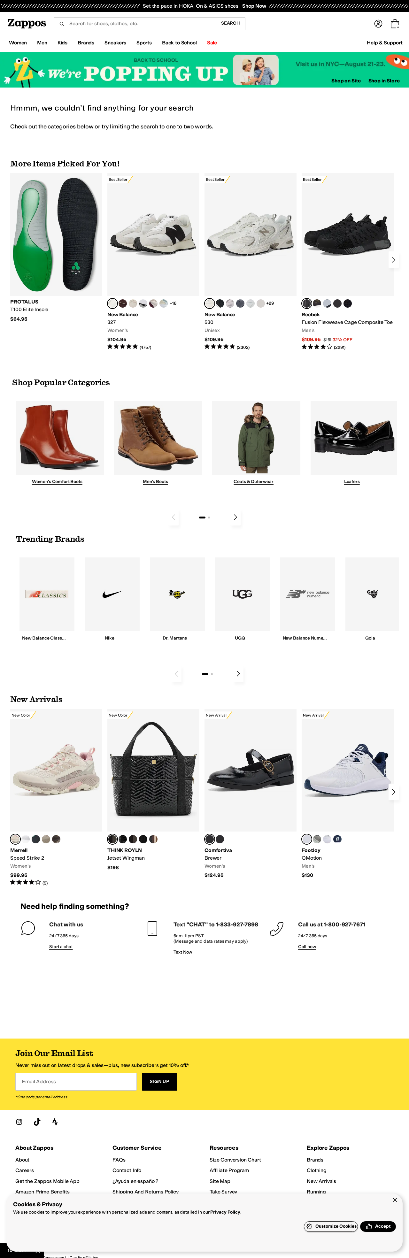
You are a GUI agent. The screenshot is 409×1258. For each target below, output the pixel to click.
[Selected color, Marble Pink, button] (15, 839)
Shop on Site (346, 81)
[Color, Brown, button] (317, 303)
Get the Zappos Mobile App (47, 1181)
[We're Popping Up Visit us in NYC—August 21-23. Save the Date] (204, 70)
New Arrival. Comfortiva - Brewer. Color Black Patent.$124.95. (250, 793)
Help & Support (385, 43)
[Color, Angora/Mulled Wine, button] (153, 303)
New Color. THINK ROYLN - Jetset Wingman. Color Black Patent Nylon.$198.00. (153, 790)
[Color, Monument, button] (36, 839)
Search (230, 23)
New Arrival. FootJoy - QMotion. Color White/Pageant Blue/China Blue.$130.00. (348, 793)
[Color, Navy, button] (337, 839)
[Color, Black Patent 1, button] (153, 839)
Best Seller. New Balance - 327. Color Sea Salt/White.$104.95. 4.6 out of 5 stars (153, 261)
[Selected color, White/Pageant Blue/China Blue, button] (307, 839)
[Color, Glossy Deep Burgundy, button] (143, 839)
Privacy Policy (225, 1212)
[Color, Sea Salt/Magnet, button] (240, 303)
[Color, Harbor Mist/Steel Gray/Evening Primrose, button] (317, 839)
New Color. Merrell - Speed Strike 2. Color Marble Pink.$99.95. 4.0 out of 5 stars (56, 797)
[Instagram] (19, 1122)
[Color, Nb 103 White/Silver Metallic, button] (250, 303)
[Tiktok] (37, 1122)
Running (316, 1192)
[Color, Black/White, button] (348, 303)
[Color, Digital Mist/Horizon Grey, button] (143, 303)
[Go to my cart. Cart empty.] (395, 23)
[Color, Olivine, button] (56, 839)
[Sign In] (378, 23)
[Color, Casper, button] (25, 839)
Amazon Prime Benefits (42, 1192)
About (22, 1160)
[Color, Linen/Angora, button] (133, 303)
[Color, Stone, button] (46, 839)
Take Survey (223, 1192)
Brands (315, 1160)
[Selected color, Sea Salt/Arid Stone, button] (209, 303)
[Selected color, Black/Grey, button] (307, 303)
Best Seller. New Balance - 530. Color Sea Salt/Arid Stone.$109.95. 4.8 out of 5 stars (250, 261)
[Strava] (55, 1122)
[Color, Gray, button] (327, 303)
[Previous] (173, 517)
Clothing (317, 1170)
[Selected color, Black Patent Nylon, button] (112, 839)
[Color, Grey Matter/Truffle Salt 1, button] (261, 303)
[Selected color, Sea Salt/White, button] (112, 303)
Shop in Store (384, 81)
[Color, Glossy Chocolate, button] (133, 839)
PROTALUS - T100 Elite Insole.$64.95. (56, 247)
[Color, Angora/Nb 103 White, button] (163, 303)
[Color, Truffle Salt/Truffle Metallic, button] (230, 303)
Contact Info (126, 1170)
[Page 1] (202, 517)
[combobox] (135, 23)
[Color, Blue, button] (337, 303)
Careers (24, 1170)
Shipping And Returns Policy (145, 1192)
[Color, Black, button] (220, 839)
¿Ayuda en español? (135, 1181)
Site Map (220, 1181)
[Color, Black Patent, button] (123, 839)
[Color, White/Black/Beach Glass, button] (327, 839)
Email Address (39, 1081)
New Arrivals (321, 1181)
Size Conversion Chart (235, 1160)
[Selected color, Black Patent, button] (209, 839)
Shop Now (254, 6)
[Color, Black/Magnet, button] (220, 303)
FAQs (118, 1160)
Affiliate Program (229, 1170)
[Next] (394, 259)
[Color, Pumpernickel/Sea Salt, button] (123, 303)
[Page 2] (209, 517)
